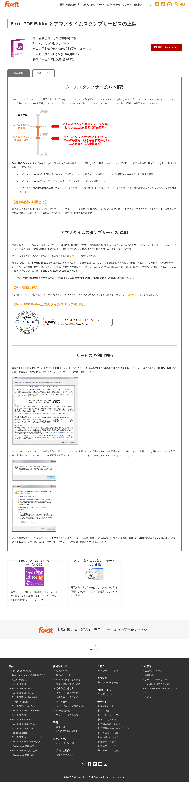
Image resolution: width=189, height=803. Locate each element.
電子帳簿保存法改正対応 (68, 684)
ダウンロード (97, 4)
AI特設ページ (62, 670)
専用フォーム (104, 630)
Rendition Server (20, 701)
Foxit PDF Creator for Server (26, 710)
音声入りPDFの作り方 (67, 693)
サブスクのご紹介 (65, 755)
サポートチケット (109, 741)
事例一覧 (60, 727)
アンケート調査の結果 (67, 715)
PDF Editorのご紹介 (21, 670)
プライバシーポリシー (156, 679)
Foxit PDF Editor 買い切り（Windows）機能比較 (24, 752)
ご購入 (85, 4)
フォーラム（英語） (110, 750)
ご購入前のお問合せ (110, 724)
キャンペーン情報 (65, 743)
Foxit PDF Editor (20, 684)
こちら (73, 256)
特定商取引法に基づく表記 (158, 684)
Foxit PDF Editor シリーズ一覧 (27, 737)
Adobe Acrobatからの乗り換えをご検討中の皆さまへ (29, 677)
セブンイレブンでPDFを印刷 (70, 706)
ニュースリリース (153, 670)
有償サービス (43, 73)
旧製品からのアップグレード (114, 728)
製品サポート (107, 706)
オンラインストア (109, 670)
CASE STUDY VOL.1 (66, 731)
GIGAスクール (63, 675)
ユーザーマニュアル (110, 715)
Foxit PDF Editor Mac (22, 688)
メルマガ (104, 710)
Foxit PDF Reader (20, 733)
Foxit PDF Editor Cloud (23, 693)
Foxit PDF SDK (19, 715)
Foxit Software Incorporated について (162, 690)
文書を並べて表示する (67, 697)
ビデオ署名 (61, 701)
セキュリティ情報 (109, 733)
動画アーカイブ (108, 746)
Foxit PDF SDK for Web (23, 724)
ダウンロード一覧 (109, 682)
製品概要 (18, 73)
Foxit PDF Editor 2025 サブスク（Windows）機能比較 (27, 743)
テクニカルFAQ (108, 719)
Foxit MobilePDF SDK (22, 719)
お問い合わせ (113, 4)
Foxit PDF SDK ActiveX (23, 728)
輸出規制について (109, 737)
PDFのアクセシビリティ (68, 679)
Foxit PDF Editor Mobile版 (24, 697)
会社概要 (138, 4)
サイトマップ (151, 697)
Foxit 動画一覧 (63, 710)
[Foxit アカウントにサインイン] (182, 4)
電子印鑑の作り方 (65, 688)
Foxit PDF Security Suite (24, 706)
